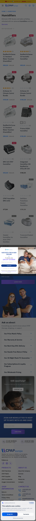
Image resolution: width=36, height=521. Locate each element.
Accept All (10, 514)
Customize (26, 514)
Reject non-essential (18, 518)
